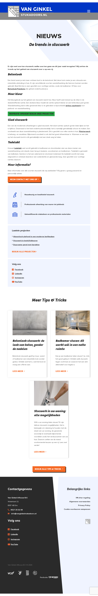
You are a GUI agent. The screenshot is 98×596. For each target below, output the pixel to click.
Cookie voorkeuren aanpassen (77, 509)
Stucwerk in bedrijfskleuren (25, 241)
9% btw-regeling (83, 498)
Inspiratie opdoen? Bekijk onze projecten (31, 113)
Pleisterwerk (84, 131)
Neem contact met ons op (23, 179)
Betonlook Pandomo (16, 89)
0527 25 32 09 (17, 510)
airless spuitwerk (73, 106)
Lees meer (18, 371)
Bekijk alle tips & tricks (48, 469)
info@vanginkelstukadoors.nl (23, 514)
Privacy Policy (84, 505)
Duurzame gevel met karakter (26, 245)
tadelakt (18, 148)
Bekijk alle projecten (23, 251)
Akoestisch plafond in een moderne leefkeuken (33, 236)
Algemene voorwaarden (79, 501)
